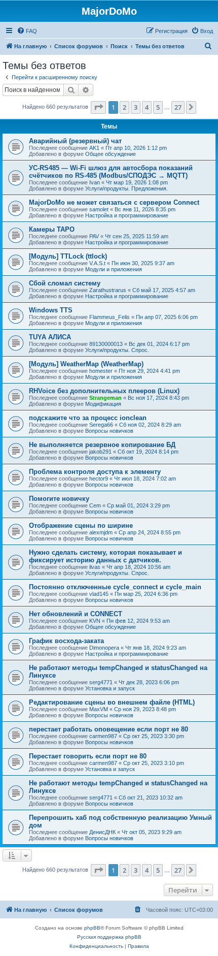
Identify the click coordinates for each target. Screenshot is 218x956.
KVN (94, 621)
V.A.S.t (97, 263)
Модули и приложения (113, 269)
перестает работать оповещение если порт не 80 (108, 729)
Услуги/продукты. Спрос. (117, 350)
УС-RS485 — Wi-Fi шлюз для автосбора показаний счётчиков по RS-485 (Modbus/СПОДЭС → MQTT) (111, 171)
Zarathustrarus (107, 290)
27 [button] (177, 107)
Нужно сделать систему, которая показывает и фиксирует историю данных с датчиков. (105, 556)
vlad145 (98, 594)
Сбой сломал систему (64, 283)
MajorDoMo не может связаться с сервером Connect (114, 202)
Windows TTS (50, 310)
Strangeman (105, 398)
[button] (98, 107)
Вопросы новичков (109, 431)
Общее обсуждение (110, 154)
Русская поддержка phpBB (109, 937)
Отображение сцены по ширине (81, 525)
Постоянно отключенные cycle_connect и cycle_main (115, 587)
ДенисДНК (102, 832)
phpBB (92, 928)
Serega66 (101, 425)
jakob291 (100, 452)
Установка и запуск (110, 688)
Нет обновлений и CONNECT (75, 614)
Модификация (103, 404)
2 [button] (124, 107)
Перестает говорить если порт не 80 (88, 756)
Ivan (94, 182)
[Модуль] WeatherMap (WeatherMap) (86, 364)
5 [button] (158, 107)
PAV (94, 236)
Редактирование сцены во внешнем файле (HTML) (112, 702)
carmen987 (103, 736)
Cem (95, 505)
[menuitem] (27, 31)
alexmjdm (101, 532)
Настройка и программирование (126, 215)
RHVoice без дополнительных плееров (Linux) (104, 391)
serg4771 (101, 682)
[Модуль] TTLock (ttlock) (68, 256)
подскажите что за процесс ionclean (88, 418)
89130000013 (106, 344)
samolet (98, 209)
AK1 (94, 148)
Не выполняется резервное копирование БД (102, 445)
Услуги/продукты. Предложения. (126, 188)
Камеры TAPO (52, 229)
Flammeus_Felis (109, 317)
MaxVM (98, 709)
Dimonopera (104, 648)
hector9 (98, 478)
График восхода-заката (66, 641)
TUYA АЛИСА (50, 337)
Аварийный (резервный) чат (75, 141)
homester (101, 371)
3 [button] (135, 107)
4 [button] (147, 107)
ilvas (94, 567)
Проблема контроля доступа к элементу (95, 471)
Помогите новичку (59, 498)
